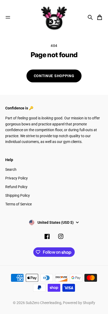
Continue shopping (54, 76)
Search (11, 169)
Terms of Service (18, 204)
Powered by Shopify (79, 303)
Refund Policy (16, 187)
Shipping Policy (17, 195)
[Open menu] (7, 17)
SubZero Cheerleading (43, 303)
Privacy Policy (16, 178)
